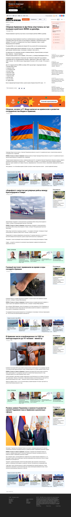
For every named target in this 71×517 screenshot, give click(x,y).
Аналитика (28, 502)
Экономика (11, 501)
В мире (10, 503)
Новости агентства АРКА (14, 172)
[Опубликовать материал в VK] (21, 88)
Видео (27, 500)
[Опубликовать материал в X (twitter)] (24, 88)
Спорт (10, 502)
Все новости (25, 19)
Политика (8, 24)
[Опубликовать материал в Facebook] (19, 88)
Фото (27, 501)
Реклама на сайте (15, 497)
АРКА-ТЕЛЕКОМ (11, 249)
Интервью (28, 503)
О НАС (10, 497)
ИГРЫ (40, 19)
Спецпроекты (34, 19)
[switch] (58, 19)
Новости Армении (29, 499)
